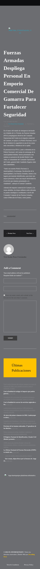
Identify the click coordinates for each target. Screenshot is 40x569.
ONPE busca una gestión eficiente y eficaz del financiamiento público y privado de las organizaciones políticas (19, 445)
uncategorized (11, 216)
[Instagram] (7, 3)
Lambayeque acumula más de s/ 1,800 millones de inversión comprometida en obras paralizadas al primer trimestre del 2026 (19, 410)
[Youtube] (11, 3)
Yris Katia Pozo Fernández (16, 124)
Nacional (30, 124)
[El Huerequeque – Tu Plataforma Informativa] (12, 10)
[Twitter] (2, 3)
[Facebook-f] (16, 3)
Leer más (12, 393)
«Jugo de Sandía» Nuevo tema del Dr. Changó (18, 456)
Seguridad (6, 126)
